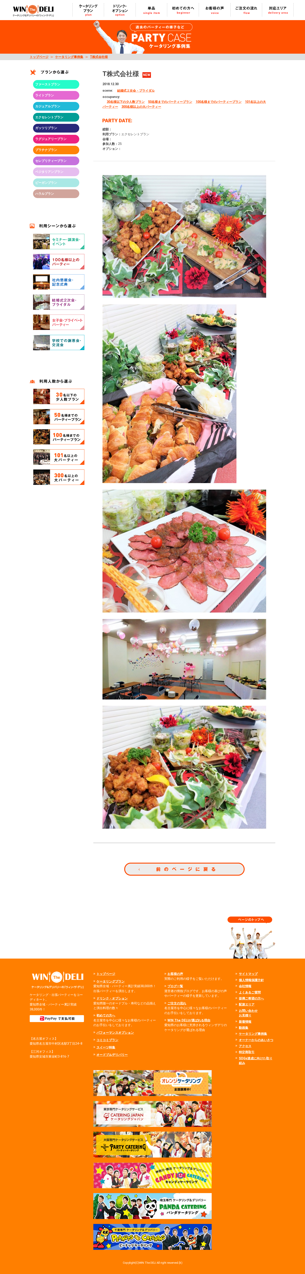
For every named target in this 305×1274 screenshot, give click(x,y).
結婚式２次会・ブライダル (136, 91)
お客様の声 (175, 974)
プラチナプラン (46, 150)
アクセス (245, 1046)
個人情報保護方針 (251, 980)
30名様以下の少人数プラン (126, 102)
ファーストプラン (47, 84)
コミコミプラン (107, 1040)
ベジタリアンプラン (49, 172)
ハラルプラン (44, 194)
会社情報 (245, 986)
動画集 (243, 1028)
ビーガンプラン (46, 183)
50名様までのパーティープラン (170, 102)
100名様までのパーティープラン (219, 102)
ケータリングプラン (110, 981)
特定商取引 (247, 1052)
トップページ (39, 57)
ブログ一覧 (175, 986)
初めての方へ (105, 1015)
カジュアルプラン (47, 106)
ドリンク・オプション (112, 998)
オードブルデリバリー (112, 1055)
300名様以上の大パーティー (141, 107)
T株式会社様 (99, 57)
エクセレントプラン (49, 117)
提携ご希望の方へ (251, 998)
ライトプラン (44, 95)
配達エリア (247, 1004)
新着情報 (245, 1022)
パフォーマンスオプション (115, 1033)
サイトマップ (248, 974)
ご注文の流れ (176, 1003)
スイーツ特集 (105, 1047)
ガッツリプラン (46, 128)
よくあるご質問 (250, 992)
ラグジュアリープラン (51, 139)
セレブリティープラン (51, 161)
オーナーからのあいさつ (256, 1040)
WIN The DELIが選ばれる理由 (188, 1020)
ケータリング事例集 (69, 57)
